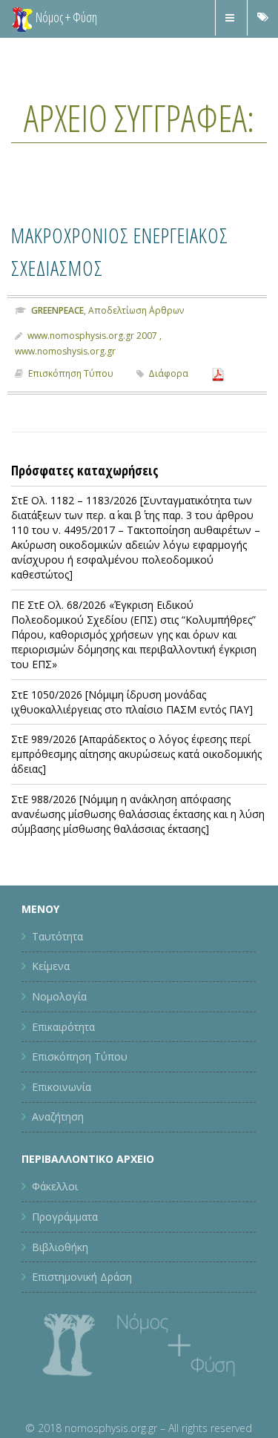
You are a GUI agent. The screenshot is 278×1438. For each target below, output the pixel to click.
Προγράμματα (65, 1217)
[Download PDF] (218, 373)
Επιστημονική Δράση (82, 1277)
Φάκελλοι (55, 1186)
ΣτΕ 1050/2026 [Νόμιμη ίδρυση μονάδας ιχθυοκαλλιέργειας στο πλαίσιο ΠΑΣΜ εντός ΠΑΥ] (132, 701)
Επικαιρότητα (63, 1027)
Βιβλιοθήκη (60, 1247)
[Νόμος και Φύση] (22, 18)
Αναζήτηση (58, 1116)
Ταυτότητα (57, 936)
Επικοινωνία (61, 1087)
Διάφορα (168, 373)
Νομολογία (59, 996)
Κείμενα (51, 966)
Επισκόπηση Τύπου (70, 373)
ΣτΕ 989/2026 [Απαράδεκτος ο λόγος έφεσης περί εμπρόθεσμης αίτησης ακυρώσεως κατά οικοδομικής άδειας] (136, 754)
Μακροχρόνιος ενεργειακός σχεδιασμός (135, 249)
